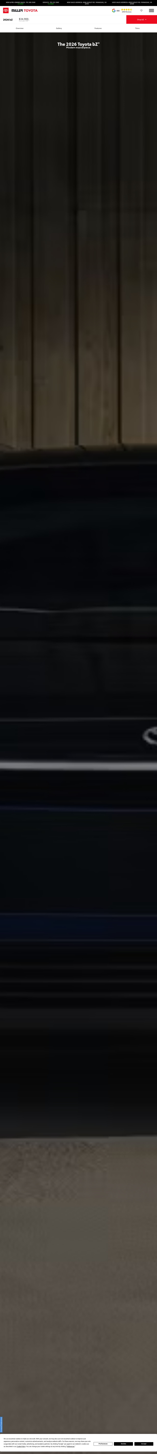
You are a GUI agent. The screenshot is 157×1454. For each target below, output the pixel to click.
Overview (19, 28)
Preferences (103, 1444)
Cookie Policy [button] (21, 1446)
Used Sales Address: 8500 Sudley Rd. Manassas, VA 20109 (132, 3)
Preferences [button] (70, 1446)
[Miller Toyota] (25, 10)
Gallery (59, 28)
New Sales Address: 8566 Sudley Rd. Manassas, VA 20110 (86, 3)
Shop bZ (140, 19)
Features (98, 28)
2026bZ (8, 19)
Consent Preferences (1, 1424)
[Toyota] (6, 10)
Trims (137, 28)
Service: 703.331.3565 (51, 3)
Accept (143, 1444)
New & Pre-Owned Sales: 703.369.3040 (20, 3)
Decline (123, 1444)
